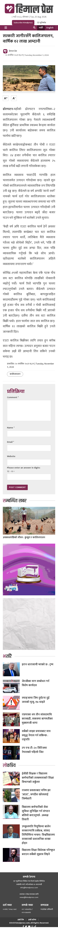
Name (10, 428)
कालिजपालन (15, 374)
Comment (13, 397)
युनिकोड (42, 22)
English (49, 28)
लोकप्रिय (9, 765)
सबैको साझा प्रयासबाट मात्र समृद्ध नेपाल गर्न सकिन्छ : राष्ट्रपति (36, 735)
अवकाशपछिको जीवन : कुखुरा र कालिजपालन (24, 537)
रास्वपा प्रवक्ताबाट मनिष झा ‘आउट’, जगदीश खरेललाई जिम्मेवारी (36, 794)
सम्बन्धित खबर (14, 501)
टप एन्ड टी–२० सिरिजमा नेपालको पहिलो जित (34, 750)
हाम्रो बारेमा (32, 919)
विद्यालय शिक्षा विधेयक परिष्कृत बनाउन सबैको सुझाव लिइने (38, 852)
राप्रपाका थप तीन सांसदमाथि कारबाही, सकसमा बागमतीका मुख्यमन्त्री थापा (37, 718)
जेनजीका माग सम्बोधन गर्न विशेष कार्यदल (35, 683)
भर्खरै (41, 28)
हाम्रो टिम (21, 919)
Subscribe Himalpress (23, 22)
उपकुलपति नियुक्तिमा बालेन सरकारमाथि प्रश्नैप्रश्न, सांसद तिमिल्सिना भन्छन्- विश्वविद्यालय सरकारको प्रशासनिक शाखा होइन (38, 834)
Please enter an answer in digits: (23, 468)
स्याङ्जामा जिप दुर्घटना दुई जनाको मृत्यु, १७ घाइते (35, 699)
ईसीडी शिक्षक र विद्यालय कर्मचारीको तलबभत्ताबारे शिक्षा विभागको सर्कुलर (38, 777)
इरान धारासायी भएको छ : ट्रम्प (37, 664)
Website (11, 456)
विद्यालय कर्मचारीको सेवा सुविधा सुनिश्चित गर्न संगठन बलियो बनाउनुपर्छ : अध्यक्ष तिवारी (36, 813)
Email (10, 442)
